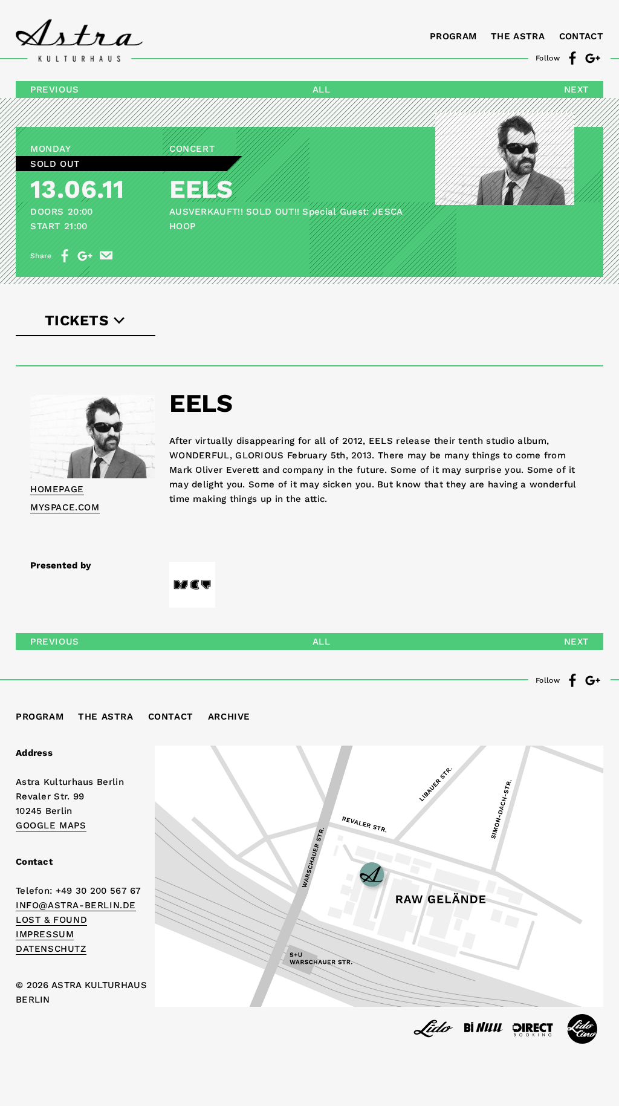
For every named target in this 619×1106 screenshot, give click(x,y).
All (322, 89)
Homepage (57, 489)
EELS (200, 189)
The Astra (518, 36)
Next (576, 89)
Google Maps (51, 825)
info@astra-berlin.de (76, 905)
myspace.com (65, 507)
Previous (54, 89)
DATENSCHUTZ (51, 948)
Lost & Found (51, 919)
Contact (581, 36)
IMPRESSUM (45, 934)
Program (453, 36)
